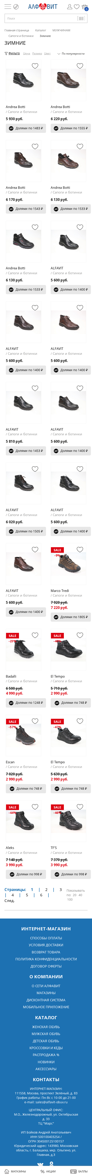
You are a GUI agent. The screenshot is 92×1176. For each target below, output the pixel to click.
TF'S (54, 847)
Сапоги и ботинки (22, 111)
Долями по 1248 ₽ (29, 702)
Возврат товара (46, 952)
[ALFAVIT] (68, 241)
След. (9, 900)
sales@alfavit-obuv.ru (52, 1102)
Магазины (46, 993)
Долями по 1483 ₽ (29, 128)
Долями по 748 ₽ (74, 702)
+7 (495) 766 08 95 (16, 6)
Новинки (46, 1062)
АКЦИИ (51, 1171)
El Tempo (58, 676)
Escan (10, 762)
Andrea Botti (15, 106)
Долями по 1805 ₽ (74, 617)
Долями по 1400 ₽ (74, 289)
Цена (26, 53)
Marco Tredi (60, 590)
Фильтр (14, 53)
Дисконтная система (46, 1000)
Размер (37, 53)
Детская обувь (46, 1041)
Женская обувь (46, 1027)
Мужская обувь (46, 1033)
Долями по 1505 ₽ (29, 531)
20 (74, 895)
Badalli (11, 676)
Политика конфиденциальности (46, 959)
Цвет (47, 53)
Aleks (10, 847)
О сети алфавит (46, 986)
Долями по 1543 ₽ (29, 208)
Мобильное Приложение (46, 1007)
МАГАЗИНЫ (18, 1171)
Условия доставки (46, 945)
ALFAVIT (57, 268)
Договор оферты (46, 966)
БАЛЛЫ (83, 1171)
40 (80, 895)
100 (70, 899)
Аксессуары (46, 1069)
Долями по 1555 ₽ (74, 128)
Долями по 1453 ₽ (29, 451)
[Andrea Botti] (23, 80)
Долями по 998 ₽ (29, 874)
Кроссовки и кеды (46, 1048)
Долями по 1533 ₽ (74, 208)
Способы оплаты (46, 938)
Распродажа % (46, 1055)
